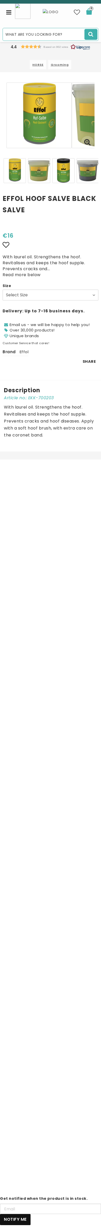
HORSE (38, 65)
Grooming (60, 65)
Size (7, 285)
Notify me (15, 1219)
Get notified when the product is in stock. (44, 1198)
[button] (77, 12)
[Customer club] (23, 10)
